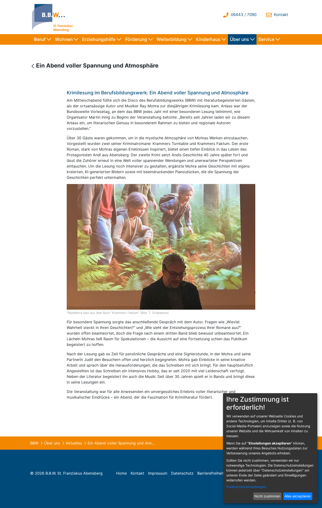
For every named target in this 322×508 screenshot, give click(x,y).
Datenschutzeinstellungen (246, 487)
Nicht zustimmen (267, 496)
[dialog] (270, 448)
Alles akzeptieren (298, 496)
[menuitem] (42, 39)
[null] (33, 66)
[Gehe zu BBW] (53, 17)
